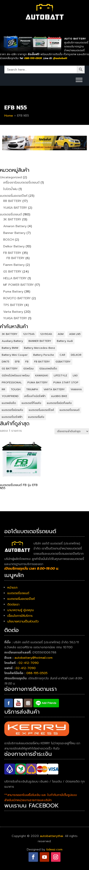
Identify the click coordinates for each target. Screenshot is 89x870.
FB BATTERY (42, 362)
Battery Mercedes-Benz (39, 348)
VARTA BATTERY (54, 389)
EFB (17, 362)
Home (8, 115)
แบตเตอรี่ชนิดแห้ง (12, 410)
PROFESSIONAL (12, 382)
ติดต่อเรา (13, 604)
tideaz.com (54, 849)
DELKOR (76, 355)
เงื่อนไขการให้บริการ (20, 616)
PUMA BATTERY (37, 382)
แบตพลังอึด (9, 403)
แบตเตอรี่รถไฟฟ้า (12, 417)
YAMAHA (76, 389)
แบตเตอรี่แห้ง (36, 417)
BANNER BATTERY (40, 341)
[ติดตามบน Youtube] (44, 857)
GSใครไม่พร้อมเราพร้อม (16, 375)
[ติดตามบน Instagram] (55, 857)
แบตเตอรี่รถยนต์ (69, 410)
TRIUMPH (32, 389)
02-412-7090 (29, 663)
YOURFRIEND (10, 396)
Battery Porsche (43, 355)
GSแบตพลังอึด (48, 368)
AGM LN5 (75, 334)
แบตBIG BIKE (59, 396)
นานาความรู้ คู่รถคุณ (20, 610)
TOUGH (16, 389)
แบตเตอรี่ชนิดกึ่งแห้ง (59, 403)
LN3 (75, 375)
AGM (61, 334)
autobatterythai (51, 836)
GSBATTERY (63, 362)
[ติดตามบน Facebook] (33, 857)
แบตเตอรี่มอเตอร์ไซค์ (41, 410)
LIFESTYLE (60, 375)
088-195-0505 (37, 673)
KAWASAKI (41, 375)
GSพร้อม (28, 368)
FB (27, 362)
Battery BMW (10, 348)
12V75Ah (29, 334)
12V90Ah (46, 334)
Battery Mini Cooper (15, 355)
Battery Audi (65, 341)
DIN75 (5, 362)
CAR (62, 355)
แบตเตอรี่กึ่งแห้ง (31, 403)
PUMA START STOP (65, 382)
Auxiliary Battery (12, 341)
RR (3, 389)
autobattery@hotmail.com (33, 657)
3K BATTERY (9, 334)
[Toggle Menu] (79, 80)
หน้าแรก (12, 587)
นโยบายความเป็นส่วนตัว (23, 621)
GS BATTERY (10, 368)
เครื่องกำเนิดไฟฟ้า (35, 396)
